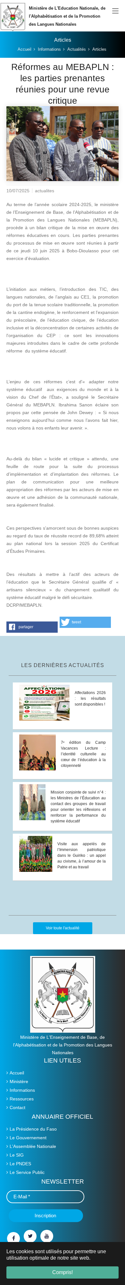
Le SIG (17, 1155)
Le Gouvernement (28, 1137)
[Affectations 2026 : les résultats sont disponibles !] (44, 702)
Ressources (22, 1098)
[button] (32, 627)
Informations (22, 1090)
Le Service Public (27, 1172)
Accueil (17, 1072)
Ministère (19, 1081)
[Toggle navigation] (115, 11)
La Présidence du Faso (33, 1129)
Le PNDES (20, 1163)
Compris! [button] (62, 1272)
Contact (17, 1107)
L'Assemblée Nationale (33, 1146)
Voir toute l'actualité (62, 928)
